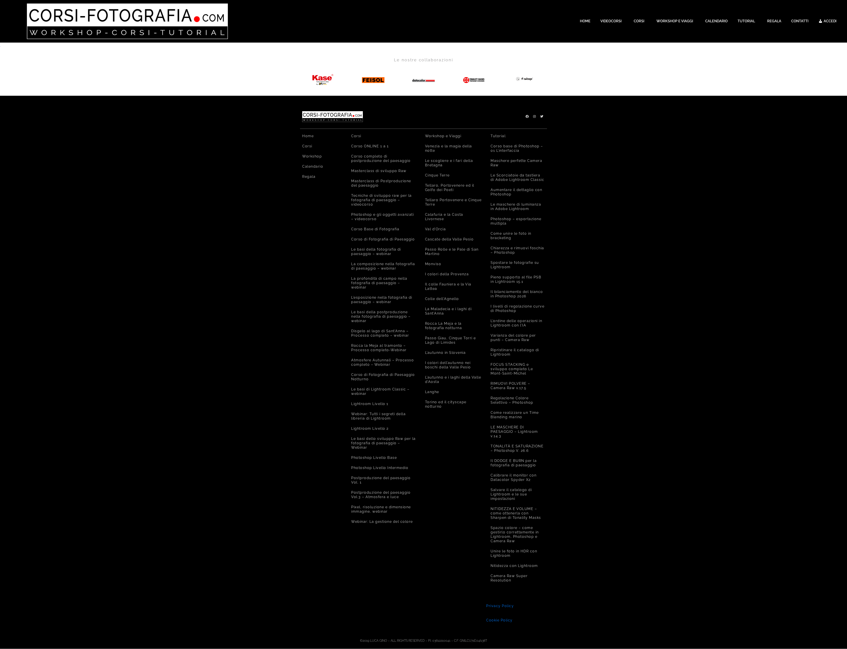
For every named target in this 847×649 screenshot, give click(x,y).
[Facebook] (527, 116)
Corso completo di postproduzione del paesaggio (380, 158)
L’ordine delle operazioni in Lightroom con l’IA (516, 323)
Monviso (433, 264)
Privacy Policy (500, 606)
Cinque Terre (437, 175)
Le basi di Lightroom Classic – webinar (380, 391)
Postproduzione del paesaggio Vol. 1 (380, 480)
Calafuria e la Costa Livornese (444, 216)
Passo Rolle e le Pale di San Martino (452, 251)
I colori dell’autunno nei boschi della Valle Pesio (448, 365)
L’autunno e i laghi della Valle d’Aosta (453, 379)
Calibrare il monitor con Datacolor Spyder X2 (513, 477)
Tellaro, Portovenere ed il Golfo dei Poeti (449, 187)
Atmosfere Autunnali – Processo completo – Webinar (382, 362)
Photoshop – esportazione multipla (516, 221)
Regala (308, 176)
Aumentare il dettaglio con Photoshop (516, 192)
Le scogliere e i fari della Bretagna (449, 163)
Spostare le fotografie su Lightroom (515, 265)
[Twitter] (542, 116)
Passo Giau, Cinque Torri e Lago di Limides (450, 340)
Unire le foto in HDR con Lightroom (514, 553)
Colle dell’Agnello (442, 299)
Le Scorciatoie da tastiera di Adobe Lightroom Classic (517, 177)
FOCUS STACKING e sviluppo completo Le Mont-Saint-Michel (512, 368)
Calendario (312, 166)
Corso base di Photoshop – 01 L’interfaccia (517, 148)
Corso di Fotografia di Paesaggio (383, 239)
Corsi (307, 146)
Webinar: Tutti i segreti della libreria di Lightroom (378, 416)
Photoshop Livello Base (374, 458)
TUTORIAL (746, 21)
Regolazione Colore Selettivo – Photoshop (512, 400)
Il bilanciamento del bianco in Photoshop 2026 (517, 294)
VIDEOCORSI (611, 21)
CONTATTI (799, 21)
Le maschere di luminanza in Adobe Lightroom (516, 206)
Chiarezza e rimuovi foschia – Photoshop (517, 250)
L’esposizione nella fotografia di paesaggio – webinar (381, 299)
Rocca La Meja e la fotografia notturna (443, 325)
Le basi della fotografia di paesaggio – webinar (376, 251)
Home (308, 136)
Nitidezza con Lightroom (514, 566)
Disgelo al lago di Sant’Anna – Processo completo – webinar (380, 333)
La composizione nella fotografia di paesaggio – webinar (383, 266)
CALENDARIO (716, 21)
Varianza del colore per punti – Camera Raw (513, 337)
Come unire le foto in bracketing (511, 235)
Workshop (312, 156)
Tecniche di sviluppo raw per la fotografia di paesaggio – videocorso (381, 199)
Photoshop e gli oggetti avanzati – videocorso (382, 216)
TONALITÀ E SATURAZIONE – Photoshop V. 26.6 (517, 448)
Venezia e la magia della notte (448, 148)
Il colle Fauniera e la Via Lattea (448, 286)
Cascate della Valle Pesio (449, 239)
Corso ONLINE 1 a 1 (370, 146)
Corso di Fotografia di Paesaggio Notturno (383, 377)
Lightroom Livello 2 (370, 428)
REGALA (774, 21)
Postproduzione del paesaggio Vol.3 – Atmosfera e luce (380, 494)
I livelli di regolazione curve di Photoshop (517, 308)
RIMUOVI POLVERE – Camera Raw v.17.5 (510, 385)
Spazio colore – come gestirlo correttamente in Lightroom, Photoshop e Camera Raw (515, 534)
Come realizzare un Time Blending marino (515, 415)
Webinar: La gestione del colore (382, 522)
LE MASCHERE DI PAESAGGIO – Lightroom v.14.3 (514, 431)
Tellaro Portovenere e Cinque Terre (453, 202)
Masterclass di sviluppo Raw (379, 171)
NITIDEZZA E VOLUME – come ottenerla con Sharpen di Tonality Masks (516, 513)
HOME (585, 21)
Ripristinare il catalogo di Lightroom (515, 352)
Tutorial (498, 136)
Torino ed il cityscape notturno (446, 404)
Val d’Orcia (435, 229)
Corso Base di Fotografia (375, 229)
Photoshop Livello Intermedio (379, 468)
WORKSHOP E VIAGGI (674, 21)
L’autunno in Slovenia (445, 353)
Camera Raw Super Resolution (509, 578)
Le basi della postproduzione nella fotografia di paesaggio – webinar (381, 316)
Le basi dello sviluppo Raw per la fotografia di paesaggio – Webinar (383, 443)
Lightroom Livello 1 (369, 404)
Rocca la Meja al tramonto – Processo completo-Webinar (379, 347)
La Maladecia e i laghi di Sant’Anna (448, 311)
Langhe (432, 392)
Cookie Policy (499, 620)
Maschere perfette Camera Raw (516, 163)
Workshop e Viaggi (443, 136)
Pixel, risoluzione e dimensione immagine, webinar (381, 509)
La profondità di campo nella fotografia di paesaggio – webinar (379, 282)
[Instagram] (534, 116)
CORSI (639, 21)
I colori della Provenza (447, 274)
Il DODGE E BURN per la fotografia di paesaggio (514, 463)
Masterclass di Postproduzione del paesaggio (381, 183)
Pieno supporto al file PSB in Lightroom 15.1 (516, 279)
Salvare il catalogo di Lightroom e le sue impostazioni (511, 494)
